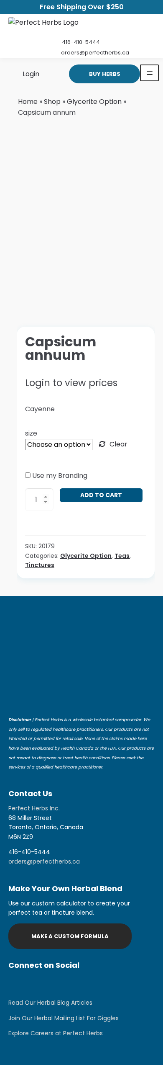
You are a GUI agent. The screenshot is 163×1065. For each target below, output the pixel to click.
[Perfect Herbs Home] (43, 24)
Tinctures (39, 565)
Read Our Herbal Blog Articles (50, 1002)
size (31, 433)
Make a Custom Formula (70, 936)
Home (28, 101)
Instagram (16, 983)
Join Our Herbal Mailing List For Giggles (63, 1018)
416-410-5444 (81, 42)
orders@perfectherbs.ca (95, 53)
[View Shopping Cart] (51, 73)
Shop (52, 101)
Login (30, 73)
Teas (122, 556)
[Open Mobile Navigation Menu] (149, 72)
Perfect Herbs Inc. (34, 808)
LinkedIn (58, 983)
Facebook (37, 983)
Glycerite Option (94, 101)
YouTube (79, 983)
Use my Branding (60, 475)
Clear (118, 444)
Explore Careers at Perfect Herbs (55, 1033)
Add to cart (101, 495)
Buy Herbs (104, 74)
